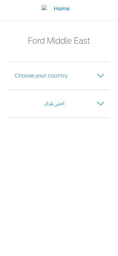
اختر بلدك (54, 103)
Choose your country (41, 76)
